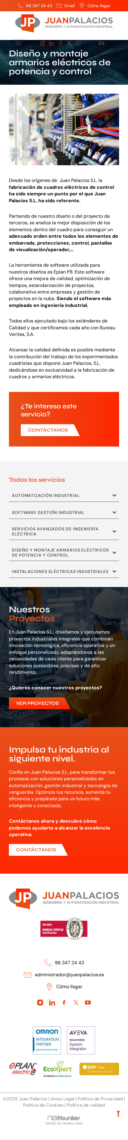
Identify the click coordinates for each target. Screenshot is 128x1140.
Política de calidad (86, 1105)
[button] (18, 43)
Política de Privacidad (100, 1099)
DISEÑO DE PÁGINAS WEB (64, 1123)
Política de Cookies (43, 1105)
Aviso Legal (62, 1099)
